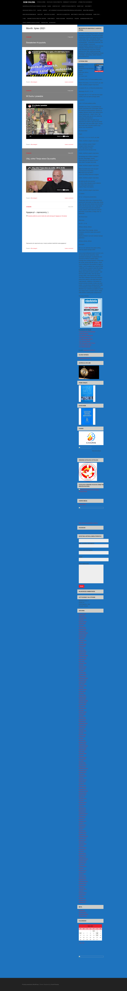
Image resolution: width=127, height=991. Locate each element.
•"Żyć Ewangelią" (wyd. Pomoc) (87, 343)
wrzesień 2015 (82, 861)
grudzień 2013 (82, 900)
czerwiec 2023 (82, 686)
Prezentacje (69, 18)
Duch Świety (88, 6)
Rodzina (77, 18)
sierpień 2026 (82, 614)
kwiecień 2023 (82, 689)
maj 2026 (81, 620)
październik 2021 (83, 723)
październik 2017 (83, 814)
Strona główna (41, 2)
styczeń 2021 (82, 740)
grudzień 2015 (82, 855)
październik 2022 (83, 701)
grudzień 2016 (82, 832)
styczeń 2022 (82, 718)
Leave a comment (69, 82)
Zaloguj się (82, 910)
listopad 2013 (82, 902)
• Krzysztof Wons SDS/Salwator (87, 332)
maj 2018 (81, 800)
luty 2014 (81, 896)
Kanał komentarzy (83, 914)
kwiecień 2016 (82, 847)
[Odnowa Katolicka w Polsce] (88, 471)
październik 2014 (83, 881)
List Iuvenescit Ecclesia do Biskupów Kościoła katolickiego (65, 10)
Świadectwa (44, 22)
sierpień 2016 (82, 840)
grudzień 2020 (82, 742)
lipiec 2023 (82, 684)
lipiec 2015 (82, 864)
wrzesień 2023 (82, 680)
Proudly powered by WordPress (30, 984)
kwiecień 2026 (82, 622)
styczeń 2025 (82, 650)
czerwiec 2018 (82, 799)
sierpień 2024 (82, 659)
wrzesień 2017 (82, 815)
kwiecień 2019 (82, 780)
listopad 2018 (82, 789)
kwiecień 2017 (82, 825)
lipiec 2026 (82, 616)
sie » (83, 943)
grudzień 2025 (82, 629)
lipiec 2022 (82, 706)
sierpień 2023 (82, 682)
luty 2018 (81, 806)
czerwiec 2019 (82, 776)
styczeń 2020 (82, 763)
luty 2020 (81, 761)
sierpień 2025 (82, 637)
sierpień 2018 (82, 795)
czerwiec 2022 (82, 708)
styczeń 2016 (82, 853)
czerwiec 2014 (82, 889)
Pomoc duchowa (60, 18)
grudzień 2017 (82, 810)
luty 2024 (81, 670)
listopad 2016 (82, 834)
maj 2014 (81, 891)
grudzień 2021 (82, 719)
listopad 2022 (82, 699)
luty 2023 (81, 693)
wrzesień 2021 (82, 725)
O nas (24, 18)
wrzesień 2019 (82, 770)
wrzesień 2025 (82, 635)
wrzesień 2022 (82, 702)
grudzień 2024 (82, 652)
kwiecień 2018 (82, 802)
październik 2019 (83, 768)
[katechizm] (87, 416)
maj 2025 (81, 642)
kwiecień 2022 (82, 712)
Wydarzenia (52, 22)
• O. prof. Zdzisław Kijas (85, 345)
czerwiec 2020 (82, 753)
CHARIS (49, 6)
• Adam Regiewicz (83, 333)
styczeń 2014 (82, 898)
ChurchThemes (55, 984)
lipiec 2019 (82, 774)
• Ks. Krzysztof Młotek (84, 341)
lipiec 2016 (82, 842)
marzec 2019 (82, 782)
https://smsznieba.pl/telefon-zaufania (88, 523)
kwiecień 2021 (82, 734)
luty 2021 (81, 738)
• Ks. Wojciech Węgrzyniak (86, 335)
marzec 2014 (82, 895)
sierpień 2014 (82, 885)
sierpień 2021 (82, 727)
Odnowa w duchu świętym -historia (36, 18)
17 (97, 935)
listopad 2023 (82, 676)
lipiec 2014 (82, 887)
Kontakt (45, 10)
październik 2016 (83, 836)
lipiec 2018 (82, 797)
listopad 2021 (82, 721)
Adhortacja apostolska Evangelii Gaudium (34, 6)
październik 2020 (83, 746)
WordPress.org (83, 916)
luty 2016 (81, 851)
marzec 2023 (82, 691)
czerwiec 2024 (82, 663)
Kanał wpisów (82, 912)
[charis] (91, 438)
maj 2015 (81, 868)
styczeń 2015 (82, 876)
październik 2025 (83, 633)
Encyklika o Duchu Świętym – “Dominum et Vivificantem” (62, 2)
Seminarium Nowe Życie (86, 18)
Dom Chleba (29, 2)
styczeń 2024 (82, 672)
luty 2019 (81, 783)
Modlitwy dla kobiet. (49, 14)
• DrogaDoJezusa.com (85, 337)
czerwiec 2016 (82, 844)
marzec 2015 (82, 872)
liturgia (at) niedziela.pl (89, 350)
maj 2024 (81, 665)
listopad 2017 (82, 812)
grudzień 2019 (82, 765)
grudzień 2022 (82, 697)
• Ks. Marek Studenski (84, 347)
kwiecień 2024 (82, 667)
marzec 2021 (82, 736)
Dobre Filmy (80, 6)
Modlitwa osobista (88, 10)
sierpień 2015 (82, 863)
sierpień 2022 (82, 704)
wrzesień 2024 (82, 657)
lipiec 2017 (82, 819)
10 (97, 933)
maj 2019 (81, 778)
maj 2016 (81, 846)
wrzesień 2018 (82, 793)
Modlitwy (40, 14)
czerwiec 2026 (82, 618)
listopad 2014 (82, 879)
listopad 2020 (82, 744)
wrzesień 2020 (82, 748)
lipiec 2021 (82, 729)
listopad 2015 (82, 857)
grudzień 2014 (82, 878)
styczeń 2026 (82, 627)
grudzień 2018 (82, 787)
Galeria (39, 10)
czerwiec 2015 (82, 866)
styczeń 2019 (82, 785)
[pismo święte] (87, 393)
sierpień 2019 (82, 772)
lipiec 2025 (82, 638)
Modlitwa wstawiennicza (29, 14)
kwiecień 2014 (82, 893)
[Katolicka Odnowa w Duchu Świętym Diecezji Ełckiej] (91, 493)
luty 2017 (81, 829)
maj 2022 (81, 710)
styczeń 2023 (82, 695)
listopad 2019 (82, 767)
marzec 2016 (82, 849)
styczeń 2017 (82, 831)
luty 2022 (81, 716)
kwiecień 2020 (82, 757)
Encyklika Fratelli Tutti (29, 10)
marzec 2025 (82, 646)
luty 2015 (81, 874)
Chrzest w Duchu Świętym (69, 6)
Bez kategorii (34, 82)
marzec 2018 (82, 804)
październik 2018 (83, 791)
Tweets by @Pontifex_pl (85, 358)
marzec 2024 (82, 669)
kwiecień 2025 (82, 644)
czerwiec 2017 (82, 821)
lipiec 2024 (82, 661)
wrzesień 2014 (82, 883)
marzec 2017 (82, 827)
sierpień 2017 (82, 817)
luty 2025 (81, 648)
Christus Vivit (56, 6)
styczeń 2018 (82, 808)
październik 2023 (83, 678)
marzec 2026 (82, 623)
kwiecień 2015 (82, 870)
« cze (80, 943)
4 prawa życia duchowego (85, 2)
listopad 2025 (82, 631)
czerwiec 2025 (82, 640)
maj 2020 (81, 755)
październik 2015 (83, 859)
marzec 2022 (82, 714)
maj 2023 (81, 687)
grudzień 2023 (82, 674)
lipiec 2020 (82, 751)
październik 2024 (83, 655)
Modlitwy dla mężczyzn (63, 14)
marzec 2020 (82, 759)
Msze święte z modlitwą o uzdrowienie (81, 14)
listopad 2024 (82, 654)
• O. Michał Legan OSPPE (86, 339)
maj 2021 (81, 733)
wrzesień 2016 (82, 838)
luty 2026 (81, 625)
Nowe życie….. (97, 14)
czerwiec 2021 (82, 731)
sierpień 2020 (82, 750)
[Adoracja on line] (89, 372)
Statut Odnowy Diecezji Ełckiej (31, 22)
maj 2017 (81, 823)
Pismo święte (51, 18)
